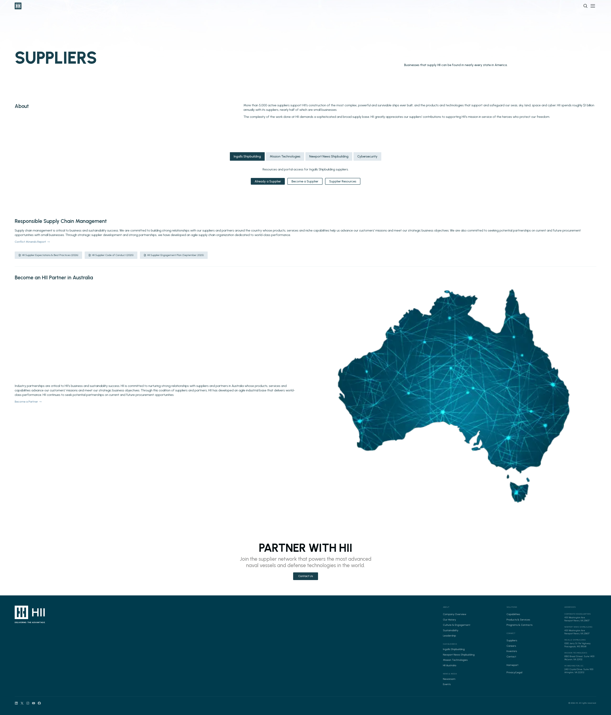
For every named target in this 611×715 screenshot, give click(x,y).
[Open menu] (592, 6)
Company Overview (454, 614)
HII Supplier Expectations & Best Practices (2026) (50, 255)
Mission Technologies (285, 156)
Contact (511, 656)
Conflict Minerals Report (30, 242)
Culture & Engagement (456, 624)
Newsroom (449, 678)
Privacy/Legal (514, 672)
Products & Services (518, 619)
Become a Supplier (305, 181)
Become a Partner (26, 401)
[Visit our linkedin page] (16, 703)
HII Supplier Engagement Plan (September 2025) (175, 255)
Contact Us (305, 576)
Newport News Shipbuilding (328, 156)
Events (447, 684)
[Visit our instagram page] (27, 703)
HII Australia (449, 665)
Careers (511, 645)
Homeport (512, 665)
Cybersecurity (367, 156)
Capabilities (513, 614)
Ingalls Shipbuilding (247, 156)
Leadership (449, 635)
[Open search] (585, 6)
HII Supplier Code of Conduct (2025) (113, 255)
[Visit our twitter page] (22, 703)
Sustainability (450, 630)
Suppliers (512, 640)
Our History (449, 619)
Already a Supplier (268, 181)
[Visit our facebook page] (39, 703)
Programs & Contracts (519, 624)
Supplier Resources (342, 181)
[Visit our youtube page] (33, 703)
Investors (512, 651)
